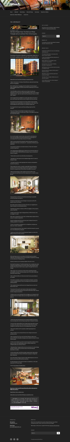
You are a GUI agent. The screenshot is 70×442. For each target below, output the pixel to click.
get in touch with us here (51, 28)
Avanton (17, 83)
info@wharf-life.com (13, 423)
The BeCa (21, 86)
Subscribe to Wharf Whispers (16, 14)
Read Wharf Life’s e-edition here (17, 392)
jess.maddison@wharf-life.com (15, 426)
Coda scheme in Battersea (17, 150)
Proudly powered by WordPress (36, 439)
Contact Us (26, 14)
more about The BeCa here (19, 365)
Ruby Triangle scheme (15, 87)
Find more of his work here (54, 425)
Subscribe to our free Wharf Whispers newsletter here (21, 79)
